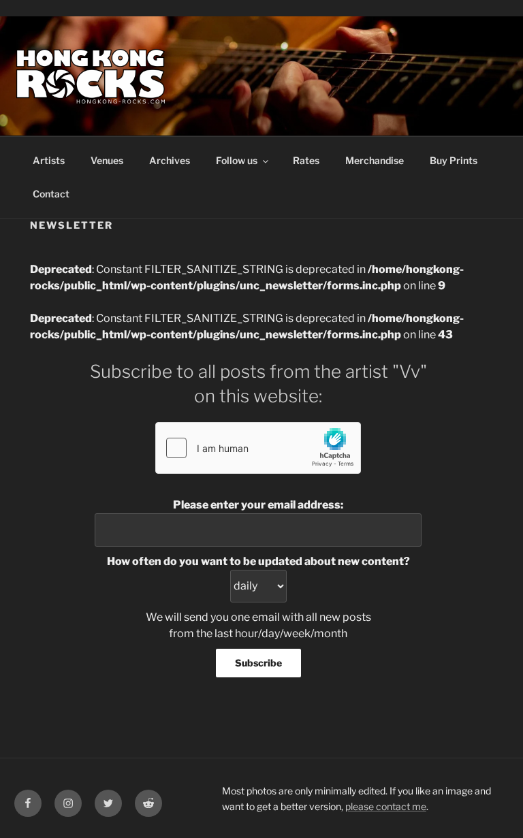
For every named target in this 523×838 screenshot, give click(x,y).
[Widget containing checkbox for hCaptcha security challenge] (258, 448)
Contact (51, 193)
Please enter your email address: (258, 504)
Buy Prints (453, 160)
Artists (49, 160)
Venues (107, 160)
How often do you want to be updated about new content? (258, 561)
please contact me (385, 806)
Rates (306, 160)
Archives (169, 160)
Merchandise (374, 160)
